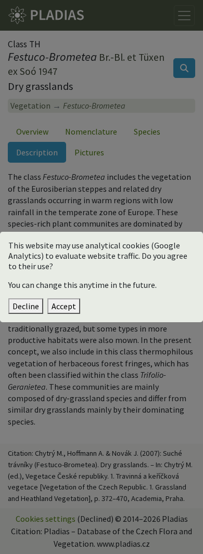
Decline (25, 306)
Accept (64, 306)
